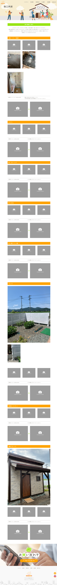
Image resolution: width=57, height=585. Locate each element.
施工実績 (32, 2)
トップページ (26, 2)
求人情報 (43, 2)
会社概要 (48, 2)
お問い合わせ (54, 2)
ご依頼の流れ (37, 2)
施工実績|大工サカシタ (7, 1)
